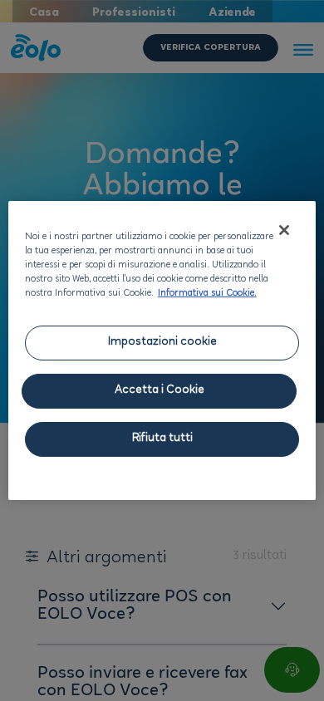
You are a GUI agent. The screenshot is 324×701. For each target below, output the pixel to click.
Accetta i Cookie (159, 391)
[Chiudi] (284, 230)
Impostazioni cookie (162, 343)
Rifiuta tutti (162, 439)
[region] (162, 350)
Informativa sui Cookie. (207, 294)
